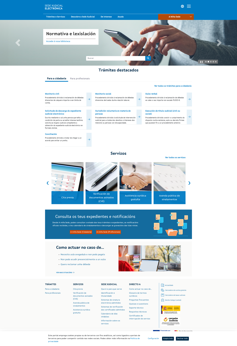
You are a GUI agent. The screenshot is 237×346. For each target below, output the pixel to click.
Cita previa (78, 289)
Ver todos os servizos (175, 158)
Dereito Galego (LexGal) (173, 300)
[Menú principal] (189, 7)
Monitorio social (103, 94)
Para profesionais (53, 293)
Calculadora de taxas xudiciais (175, 295)
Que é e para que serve (111, 289)
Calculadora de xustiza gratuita (175, 290)
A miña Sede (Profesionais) (173, 23)
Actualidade (169, 285)
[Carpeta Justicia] (170, 321)
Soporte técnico (136, 308)
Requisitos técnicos (138, 312)
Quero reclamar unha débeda (75, 264)
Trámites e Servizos (55, 17)
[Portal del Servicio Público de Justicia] (170, 310)
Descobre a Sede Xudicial (83, 17)
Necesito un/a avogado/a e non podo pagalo (83, 254)
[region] (118, 183)
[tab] (206, 62)
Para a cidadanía (52, 289)
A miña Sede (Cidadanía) (81, 232)
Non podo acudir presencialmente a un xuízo (83, 259)
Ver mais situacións (64, 272)
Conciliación (51, 134)
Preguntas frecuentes (139, 300)
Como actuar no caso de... (140, 289)
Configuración (153, 338)
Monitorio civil (52, 94)
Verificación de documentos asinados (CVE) (83, 296)
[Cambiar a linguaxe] (182, 6)
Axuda (121, 17)
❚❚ (201, 62)
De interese (106, 17)
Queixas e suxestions (138, 304)
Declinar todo (182, 338)
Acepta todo (168, 338)
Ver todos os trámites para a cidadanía (172, 86)
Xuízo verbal (151, 94)
